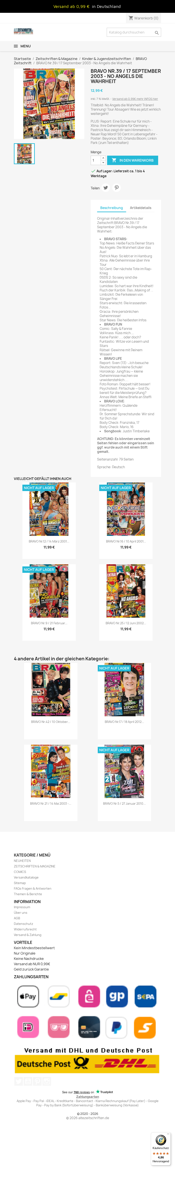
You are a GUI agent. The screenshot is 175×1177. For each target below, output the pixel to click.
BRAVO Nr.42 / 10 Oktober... (50, 722)
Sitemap (20, 883)
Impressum (22, 907)
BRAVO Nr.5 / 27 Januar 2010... (124, 803)
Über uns (20, 913)
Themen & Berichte (28, 894)
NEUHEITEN (22, 861)
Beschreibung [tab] (111, 208)
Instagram (46, 1081)
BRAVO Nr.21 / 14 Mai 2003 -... (50, 803)
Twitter (18, 1081)
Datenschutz (23, 924)
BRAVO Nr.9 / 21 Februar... (49, 623)
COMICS (20, 872)
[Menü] (168, 1135)
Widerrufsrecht (25, 929)
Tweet (105, 187)
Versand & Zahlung (27, 935)
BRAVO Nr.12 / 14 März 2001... (49, 541)
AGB (17, 918)
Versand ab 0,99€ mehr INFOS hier (135, 99)
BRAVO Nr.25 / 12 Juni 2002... (126, 623)
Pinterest (116, 187)
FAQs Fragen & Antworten (32, 888)
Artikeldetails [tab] (140, 208)
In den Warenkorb (133, 160)
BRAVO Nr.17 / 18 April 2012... (124, 722)
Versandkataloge (26, 877)
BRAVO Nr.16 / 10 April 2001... (126, 541)
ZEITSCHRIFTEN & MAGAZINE (34, 866)
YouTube (28, 1081)
